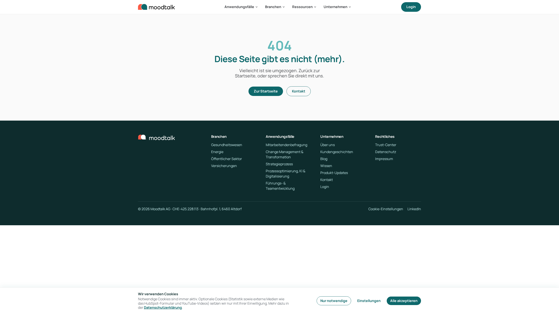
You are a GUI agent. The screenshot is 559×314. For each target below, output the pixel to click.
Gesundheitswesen (226, 144)
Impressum (384, 158)
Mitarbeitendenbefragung (286, 144)
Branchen (273, 6)
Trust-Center (385, 144)
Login (411, 6)
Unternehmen (335, 6)
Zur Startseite (266, 91)
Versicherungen (224, 165)
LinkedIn (414, 209)
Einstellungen (369, 300)
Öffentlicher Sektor (226, 158)
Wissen (326, 165)
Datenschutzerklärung (163, 307)
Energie (217, 151)
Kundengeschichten (336, 151)
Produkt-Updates (334, 172)
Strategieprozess (279, 164)
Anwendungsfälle (239, 6)
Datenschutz (385, 151)
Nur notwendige (333, 300)
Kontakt (298, 91)
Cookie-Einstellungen (385, 209)
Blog (323, 158)
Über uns (327, 144)
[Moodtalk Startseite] (156, 7)
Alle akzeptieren (404, 300)
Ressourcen (302, 6)
